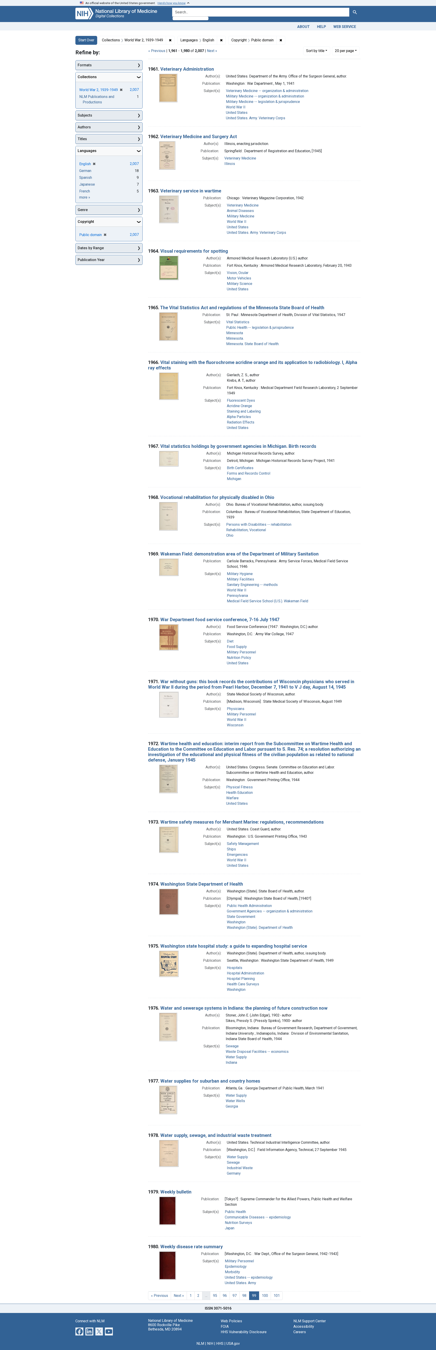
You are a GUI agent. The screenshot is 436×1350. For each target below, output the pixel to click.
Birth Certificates (240, 468)
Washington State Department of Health (201, 884)
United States (237, 112)
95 (215, 1295)
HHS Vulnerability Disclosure (244, 1332)
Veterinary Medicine (240, 158)
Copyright (86, 221)
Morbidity (232, 1272)
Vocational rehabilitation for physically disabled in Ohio (217, 497)
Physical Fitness (239, 787)
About (303, 27)
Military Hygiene (240, 574)
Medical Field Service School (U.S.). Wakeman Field (267, 601)
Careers (299, 1332)
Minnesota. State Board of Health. (252, 344)
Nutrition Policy (239, 657)
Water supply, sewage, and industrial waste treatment (215, 1135)
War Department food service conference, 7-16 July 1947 (219, 619)
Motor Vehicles (239, 278)
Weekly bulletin (175, 1192)
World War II (235, 107)
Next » (212, 51)
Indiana (231, 1062)
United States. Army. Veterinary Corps (255, 118)
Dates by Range (91, 248)
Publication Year (91, 260)
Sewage (232, 1046)
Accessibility (303, 1326)
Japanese (87, 184)
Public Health (235, 1212)
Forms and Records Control (248, 473)
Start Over (86, 40)
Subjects (85, 115)
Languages (87, 151)
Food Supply (237, 647)
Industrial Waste (240, 1168)
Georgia (232, 1106)
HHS (219, 1343)
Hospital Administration (245, 973)
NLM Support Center (309, 1321)
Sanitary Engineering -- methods (252, 585)
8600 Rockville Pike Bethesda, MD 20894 (165, 1327)
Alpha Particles (239, 417)
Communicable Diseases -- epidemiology (258, 1217)
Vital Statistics (237, 322)
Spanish (85, 177)
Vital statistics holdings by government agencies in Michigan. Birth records (238, 446)
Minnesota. (235, 338)
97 (235, 1295)
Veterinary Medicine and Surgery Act (198, 136)
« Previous (156, 51)
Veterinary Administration (187, 69)
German (85, 171)
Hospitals (234, 968)
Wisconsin (235, 725)
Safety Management (243, 844)
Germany (234, 1173)
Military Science (239, 283)
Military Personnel (241, 652)
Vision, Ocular (237, 273)
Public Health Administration (249, 906)
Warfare (232, 798)
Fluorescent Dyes (241, 400)
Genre (83, 210)
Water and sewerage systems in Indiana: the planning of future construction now (243, 1008)
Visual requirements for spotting (194, 251)
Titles (82, 139)
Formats (85, 65)
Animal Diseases (240, 211)
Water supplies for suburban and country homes (210, 1081)
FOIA (225, 1326)
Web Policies (231, 1321)
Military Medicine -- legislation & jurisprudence (263, 102)
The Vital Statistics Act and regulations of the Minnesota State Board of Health (242, 307)
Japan (229, 1228)
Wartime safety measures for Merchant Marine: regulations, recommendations (242, 822)
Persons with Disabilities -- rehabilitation (258, 524)
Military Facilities (240, 579)
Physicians (235, 709)
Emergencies (237, 854)
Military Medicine (240, 216)
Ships (231, 849)
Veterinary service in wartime (190, 191)
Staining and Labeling (244, 411)
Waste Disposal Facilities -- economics (257, 1051)
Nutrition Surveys (238, 1222)
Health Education (239, 792)
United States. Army (240, 1283)
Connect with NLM (89, 1321)
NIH (210, 1343)
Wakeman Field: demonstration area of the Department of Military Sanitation (239, 554)
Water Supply (236, 1057)
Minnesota (234, 333)
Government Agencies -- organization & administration (269, 911)
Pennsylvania (237, 595)
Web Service (344, 27)
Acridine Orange (239, 406)
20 (344, 50)
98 (244, 1295)
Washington (236, 922)
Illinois (229, 164)
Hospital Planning (241, 978)
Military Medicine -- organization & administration (265, 96)
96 (225, 1295)
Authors (84, 127)
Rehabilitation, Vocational (246, 530)
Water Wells (235, 1101)
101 (277, 1295)
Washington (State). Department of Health (260, 927)
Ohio (229, 535)
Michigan (234, 479)
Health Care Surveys (243, 984)
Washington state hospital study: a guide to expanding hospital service (233, 946)
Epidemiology (236, 1266)
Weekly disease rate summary (191, 1246)
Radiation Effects (240, 422)
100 (265, 1295)
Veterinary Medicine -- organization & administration (267, 91)
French (84, 191)
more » (84, 197)
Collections (87, 77)
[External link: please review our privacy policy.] (79, 1331)
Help (321, 27)
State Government (241, 916)
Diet (230, 641)
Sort (315, 51)
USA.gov (233, 1343)
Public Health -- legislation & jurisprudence (260, 327)
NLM (200, 1343)
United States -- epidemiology (249, 1277)
